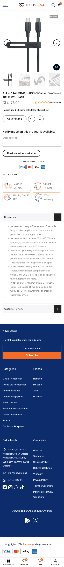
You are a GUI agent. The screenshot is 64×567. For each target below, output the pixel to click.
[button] (42, 102)
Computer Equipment (13, 396)
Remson (37, 378)
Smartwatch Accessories (15, 408)
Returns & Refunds (42, 468)
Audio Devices (10, 402)
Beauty (6, 420)
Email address (10, 138)
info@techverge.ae (17, 473)
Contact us (38, 456)
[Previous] (7, 42)
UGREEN (37, 396)
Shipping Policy (41, 462)
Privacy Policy (40, 480)
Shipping (21, 110)
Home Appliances (11, 390)
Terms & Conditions (43, 486)
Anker (36, 390)
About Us (37, 450)
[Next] (56, 42)
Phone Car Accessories (14, 384)
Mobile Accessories (13, 378)
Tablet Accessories (13, 414)
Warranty (38, 474)
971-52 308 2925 (15, 480)
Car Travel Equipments (14, 426)
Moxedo (37, 384)
